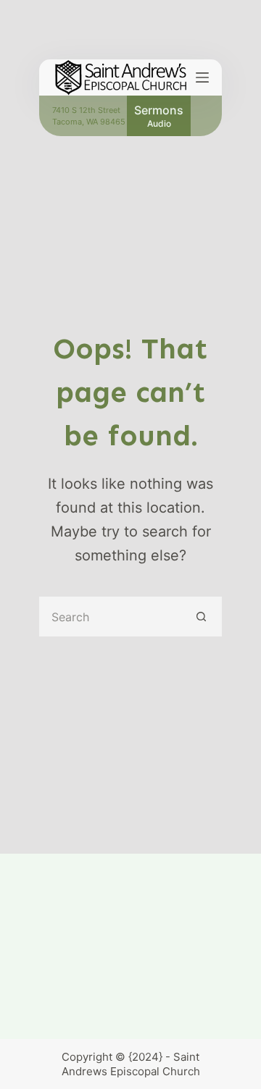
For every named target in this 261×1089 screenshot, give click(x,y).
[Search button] (202, 616)
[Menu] (202, 77)
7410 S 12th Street (86, 110)
